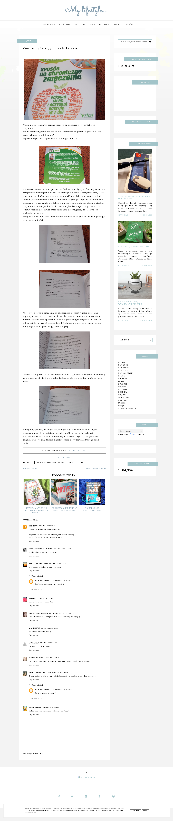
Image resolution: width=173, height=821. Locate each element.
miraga (32, 598)
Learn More (135, 810)
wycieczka (123, 397)
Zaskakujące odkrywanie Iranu (92, 509)
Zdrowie (117, 24)
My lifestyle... (86, 10)
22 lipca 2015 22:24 (62, 549)
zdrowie (81, 462)
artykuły (123, 362)
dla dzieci (123, 368)
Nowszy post (31, 468)
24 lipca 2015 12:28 (49, 628)
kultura (122, 379)
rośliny (122, 395)
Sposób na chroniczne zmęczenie (51, 462)
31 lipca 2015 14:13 (60, 672)
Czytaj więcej (123, 265)
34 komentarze (146, 320)
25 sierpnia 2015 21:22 (62, 580)
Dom (91, 24)
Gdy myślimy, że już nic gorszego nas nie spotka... (36, 510)
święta (122, 405)
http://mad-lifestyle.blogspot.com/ (46, 537)
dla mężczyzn (125, 373)
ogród (121, 381)
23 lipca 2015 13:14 (44, 598)
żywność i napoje (127, 408)
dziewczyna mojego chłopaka (44, 613)
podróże (129, 24)
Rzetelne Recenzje (38, 563)
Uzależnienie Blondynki (41, 549)
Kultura (103, 24)
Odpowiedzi (37, 576)
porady (122, 387)
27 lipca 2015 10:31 (54, 658)
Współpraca (65, 24)
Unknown (33, 526)
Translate (140, 434)
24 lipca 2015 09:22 (68, 613)
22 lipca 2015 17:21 (47, 526)
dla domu (123, 365)
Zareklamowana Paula (40, 672)
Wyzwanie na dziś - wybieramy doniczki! (130, 303)
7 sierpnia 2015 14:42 (51, 707)
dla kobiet (124, 370)
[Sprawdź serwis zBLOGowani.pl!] (86, 777)
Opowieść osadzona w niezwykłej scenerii (64, 509)
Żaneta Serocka (37, 658)
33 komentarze (146, 215)
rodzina (122, 392)
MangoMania (35, 707)
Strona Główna (47, 24)
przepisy (122, 389)
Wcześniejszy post (94, 468)
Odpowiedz (34, 541)
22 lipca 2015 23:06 (57, 563)
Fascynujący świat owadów (134, 246)
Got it (145, 810)
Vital (71, 462)
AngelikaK (34, 643)
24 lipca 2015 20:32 (48, 643)
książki (30, 462)
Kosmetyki (80, 24)
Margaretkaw (42, 580)
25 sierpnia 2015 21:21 (62, 690)
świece (122, 403)
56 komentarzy (146, 265)
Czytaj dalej (123, 215)
